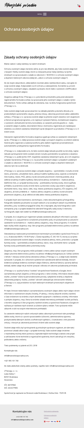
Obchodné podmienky (51, 411)
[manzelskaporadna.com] (20, 5)
